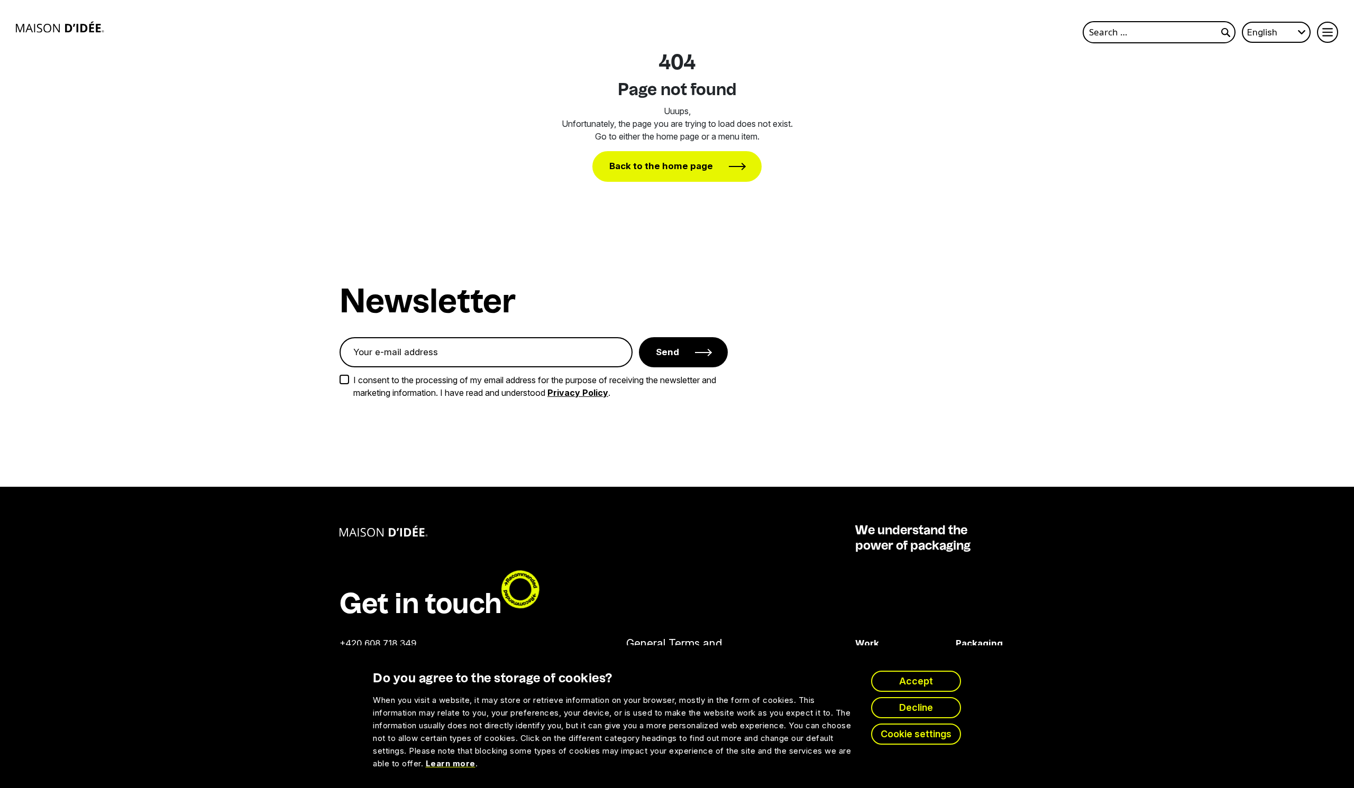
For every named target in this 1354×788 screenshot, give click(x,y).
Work (867, 643)
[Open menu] (1327, 32)
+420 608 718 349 (378, 643)
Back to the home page (661, 166)
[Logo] (60, 27)
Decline (916, 707)
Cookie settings (916, 733)
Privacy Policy (577, 392)
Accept (916, 681)
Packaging (963, 643)
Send (667, 352)
